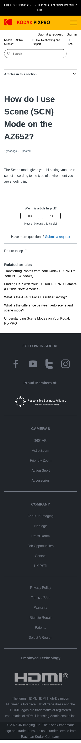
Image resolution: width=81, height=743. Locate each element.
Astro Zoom (40, 450)
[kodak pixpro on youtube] (33, 364)
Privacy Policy (40, 587)
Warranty (40, 607)
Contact (40, 556)
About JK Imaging (40, 516)
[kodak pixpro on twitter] (49, 364)
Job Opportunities (41, 546)
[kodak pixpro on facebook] (16, 364)
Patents (40, 627)
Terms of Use (40, 597)
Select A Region (40, 637)
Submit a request (50, 34)
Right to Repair (40, 617)
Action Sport (41, 470)
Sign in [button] (72, 34)
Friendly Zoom (40, 460)
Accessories (41, 480)
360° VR (40, 440)
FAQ (70, 44)
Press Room (40, 536)
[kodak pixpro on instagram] (65, 364)
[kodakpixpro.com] (27, 23)
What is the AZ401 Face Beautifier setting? (35, 297)
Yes (30, 215)
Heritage (40, 526)
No (51, 215)
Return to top (14, 251)
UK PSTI (40, 566)
